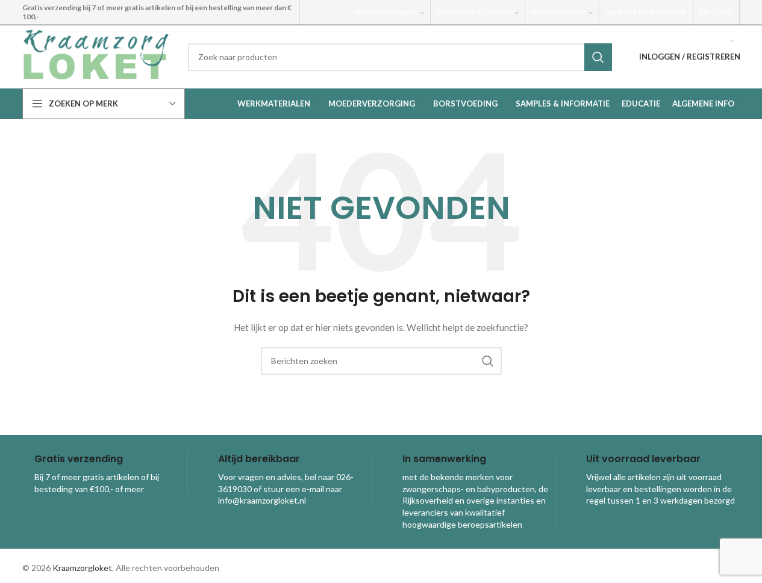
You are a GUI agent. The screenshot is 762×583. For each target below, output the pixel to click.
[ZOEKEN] (598, 57)
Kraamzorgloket (82, 568)
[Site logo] (96, 56)
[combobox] (400, 57)
